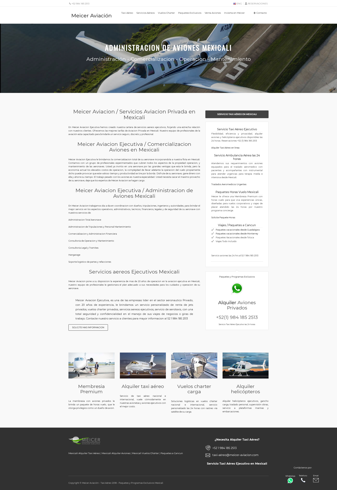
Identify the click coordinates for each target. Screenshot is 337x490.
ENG (239, 3)
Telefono (303, 475)
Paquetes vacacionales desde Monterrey (237, 233)
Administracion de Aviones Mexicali (168, 47)
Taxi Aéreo (127, 12)
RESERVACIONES (258, 3)
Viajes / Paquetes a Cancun (237, 225)
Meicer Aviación (91, 15)
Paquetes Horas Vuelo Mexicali (237, 192)
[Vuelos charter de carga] (194, 366)
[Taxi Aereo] (143, 366)
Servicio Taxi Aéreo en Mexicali (237, 114)
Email (316, 475)
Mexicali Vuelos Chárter (145, 453)
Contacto (261, 12)
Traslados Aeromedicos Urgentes (228, 184)
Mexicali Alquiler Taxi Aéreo (84, 453)
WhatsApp (290, 476)
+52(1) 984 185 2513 (237, 317)
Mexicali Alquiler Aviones (116, 453)
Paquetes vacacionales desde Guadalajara (238, 229)
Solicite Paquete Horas (223, 217)
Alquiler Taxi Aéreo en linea (225, 147)
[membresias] (91, 365)
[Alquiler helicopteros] (246, 365)
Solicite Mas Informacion (88, 327)
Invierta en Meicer (234, 12)
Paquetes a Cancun (172, 453)
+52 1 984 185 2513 (224, 448)
